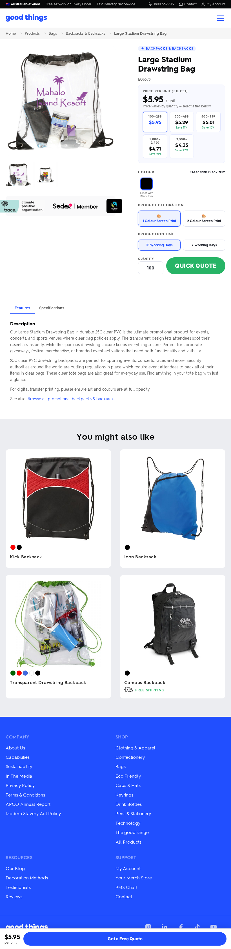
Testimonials (18, 887)
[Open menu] (220, 18)
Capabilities (18, 757)
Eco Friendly (128, 776)
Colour (181, 172)
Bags (53, 33)
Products (32, 33)
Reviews (14, 896)
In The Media (19, 776)
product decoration (161, 205)
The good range (132, 832)
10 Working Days (159, 245)
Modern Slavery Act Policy (33, 813)
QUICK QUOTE (196, 265)
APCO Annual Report (28, 804)
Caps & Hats (128, 785)
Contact (190, 4)
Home (11, 33)
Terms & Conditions (25, 795)
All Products (128, 842)
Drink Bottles (128, 804)
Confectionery (130, 757)
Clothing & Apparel (135, 748)
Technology (127, 823)
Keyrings (124, 795)
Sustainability (19, 766)
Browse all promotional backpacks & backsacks (71, 398)
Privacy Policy (20, 785)
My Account (215, 4)
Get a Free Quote (125, 938)
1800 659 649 (164, 4)
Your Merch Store (133, 878)
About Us (15, 748)
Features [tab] (22, 308)
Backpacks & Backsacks (85, 33)
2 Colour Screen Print (204, 218)
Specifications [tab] (51, 308)
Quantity (146, 258)
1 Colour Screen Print (159, 218)
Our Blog (15, 868)
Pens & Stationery (133, 813)
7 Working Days (204, 245)
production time (156, 234)
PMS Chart (126, 887)
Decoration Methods (27, 878)
